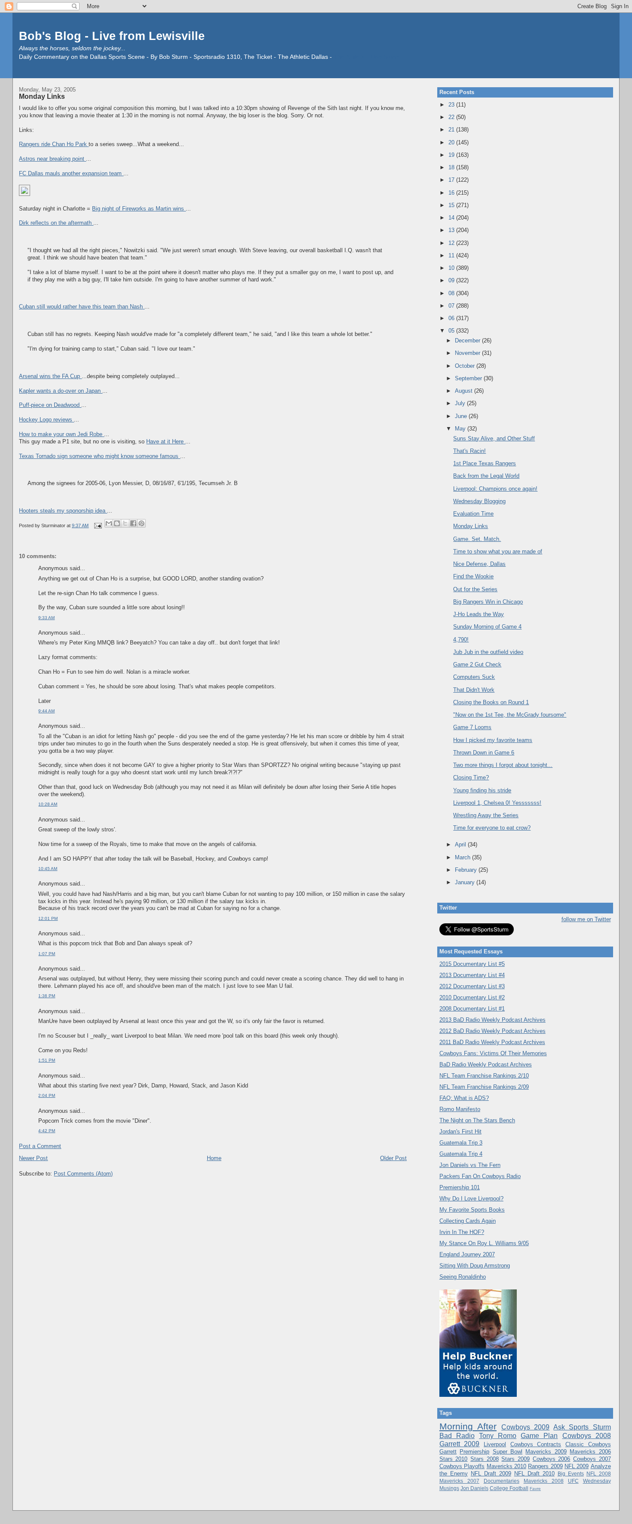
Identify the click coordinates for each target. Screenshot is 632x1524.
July (461, 403)
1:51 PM (46, 1060)
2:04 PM (46, 1095)
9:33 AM (46, 617)
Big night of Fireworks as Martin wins (139, 208)
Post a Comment (40, 1146)
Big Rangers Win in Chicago (488, 602)
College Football (509, 1488)
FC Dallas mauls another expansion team (71, 173)
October (465, 366)
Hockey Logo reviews (46, 419)
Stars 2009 (515, 1459)
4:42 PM (46, 1130)
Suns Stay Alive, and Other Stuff (494, 438)
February (467, 870)
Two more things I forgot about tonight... (502, 765)
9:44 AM (46, 711)
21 (452, 129)
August (464, 391)
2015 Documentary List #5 (472, 964)
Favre (535, 1488)
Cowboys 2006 (552, 1459)
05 (452, 330)
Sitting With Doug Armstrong (474, 1265)
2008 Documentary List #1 (472, 1008)
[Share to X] (125, 523)
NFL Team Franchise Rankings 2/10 (484, 1075)
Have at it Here (165, 441)
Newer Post (33, 1158)
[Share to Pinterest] (141, 523)
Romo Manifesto (459, 1109)
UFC (573, 1481)
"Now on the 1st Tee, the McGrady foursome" (509, 715)
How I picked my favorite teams (492, 740)
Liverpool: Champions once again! (495, 489)
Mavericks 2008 (544, 1481)
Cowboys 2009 (525, 1427)
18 (452, 167)
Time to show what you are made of (497, 551)
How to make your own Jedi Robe (61, 434)
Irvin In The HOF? (461, 1232)
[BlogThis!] (117, 523)
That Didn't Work (473, 690)
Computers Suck (474, 677)
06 (452, 318)
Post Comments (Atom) (83, 1173)
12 (452, 243)
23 (452, 104)
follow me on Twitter (586, 919)
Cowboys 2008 (586, 1435)
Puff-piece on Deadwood (50, 405)
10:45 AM (47, 868)
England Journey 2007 (467, 1254)
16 (452, 192)
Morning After (468, 1426)
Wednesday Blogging (479, 501)
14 (452, 217)
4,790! (461, 639)
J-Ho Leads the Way (478, 614)
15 (452, 205)
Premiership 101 (459, 1187)
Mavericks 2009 (545, 1451)
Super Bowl (507, 1451)
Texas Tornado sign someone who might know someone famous (99, 456)
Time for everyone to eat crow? (492, 828)
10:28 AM (47, 804)
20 (452, 142)
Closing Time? (471, 777)
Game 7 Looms (472, 727)
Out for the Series (475, 589)
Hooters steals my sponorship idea (63, 510)
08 (452, 293)
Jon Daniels (474, 1488)
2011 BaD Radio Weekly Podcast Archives (492, 1042)
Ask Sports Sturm (582, 1427)
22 (452, 117)
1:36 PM (46, 995)
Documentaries (501, 1481)
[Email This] (108, 523)
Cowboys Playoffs (462, 1466)
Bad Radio (457, 1435)
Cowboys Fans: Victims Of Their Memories (493, 1053)
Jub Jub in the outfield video (488, 652)
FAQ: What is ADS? (464, 1098)
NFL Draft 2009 (491, 1473)
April (461, 844)
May (461, 428)
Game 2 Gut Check (477, 664)
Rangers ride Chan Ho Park (54, 144)
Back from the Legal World (486, 476)
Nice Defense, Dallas (479, 564)
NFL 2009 (577, 1466)
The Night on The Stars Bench (477, 1120)
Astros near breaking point (52, 159)
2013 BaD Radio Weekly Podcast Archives (492, 1020)
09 (452, 280)
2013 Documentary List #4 (472, 975)
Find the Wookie (473, 576)
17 (452, 180)
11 (452, 255)
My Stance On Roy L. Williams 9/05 (484, 1243)
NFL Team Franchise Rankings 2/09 (484, 1087)
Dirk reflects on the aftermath (56, 223)
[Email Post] (97, 525)
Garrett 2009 (459, 1444)
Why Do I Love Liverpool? (471, 1198)
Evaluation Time (473, 513)
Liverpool (495, 1444)
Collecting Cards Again (467, 1221)
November (468, 353)
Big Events (571, 1473)
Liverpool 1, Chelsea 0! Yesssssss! (497, 803)
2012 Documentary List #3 (472, 986)
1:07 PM (46, 953)
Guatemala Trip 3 (460, 1142)
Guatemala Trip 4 (460, 1154)
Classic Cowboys (588, 1444)
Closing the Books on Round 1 (491, 702)
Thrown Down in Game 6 (483, 752)
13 (452, 230)
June (462, 416)
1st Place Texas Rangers (484, 463)
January (465, 882)
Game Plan (539, 1435)
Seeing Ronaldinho (462, 1277)
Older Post (393, 1158)
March (463, 857)
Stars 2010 (453, 1459)
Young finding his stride (482, 790)
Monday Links (42, 96)
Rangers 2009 (545, 1466)
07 (452, 305)
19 (452, 155)
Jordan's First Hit (460, 1131)
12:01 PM (48, 918)
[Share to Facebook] (133, 523)
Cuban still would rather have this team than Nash (81, 306)
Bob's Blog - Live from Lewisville (112, 36)
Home (214, 1158)
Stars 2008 (484, 1459)
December (468, 340)
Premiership (474, 1451)
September (469, 378)
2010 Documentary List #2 (472, 997)
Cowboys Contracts (535, 1444)
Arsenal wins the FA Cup (50, 376)
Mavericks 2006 (590, 1451)
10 (452, 268)
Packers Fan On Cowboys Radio (480, 1176)
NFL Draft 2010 (534, 1473)
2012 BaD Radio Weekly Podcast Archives (492, 1031)
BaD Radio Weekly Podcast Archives (485, 1064)
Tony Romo (497, 1435)
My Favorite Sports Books (472, 1209)
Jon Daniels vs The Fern (469, 1165)
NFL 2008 (598, 1473)
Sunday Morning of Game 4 (487, 626)
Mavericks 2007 (459, 1481)
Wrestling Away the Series (485, 815)
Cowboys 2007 (592, 1459)
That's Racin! (469, 451)
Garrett (448, 1451)
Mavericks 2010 (506, 1466)
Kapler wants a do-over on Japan (60, 391)
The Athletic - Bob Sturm (367, 57)
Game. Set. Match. (477, 539)
